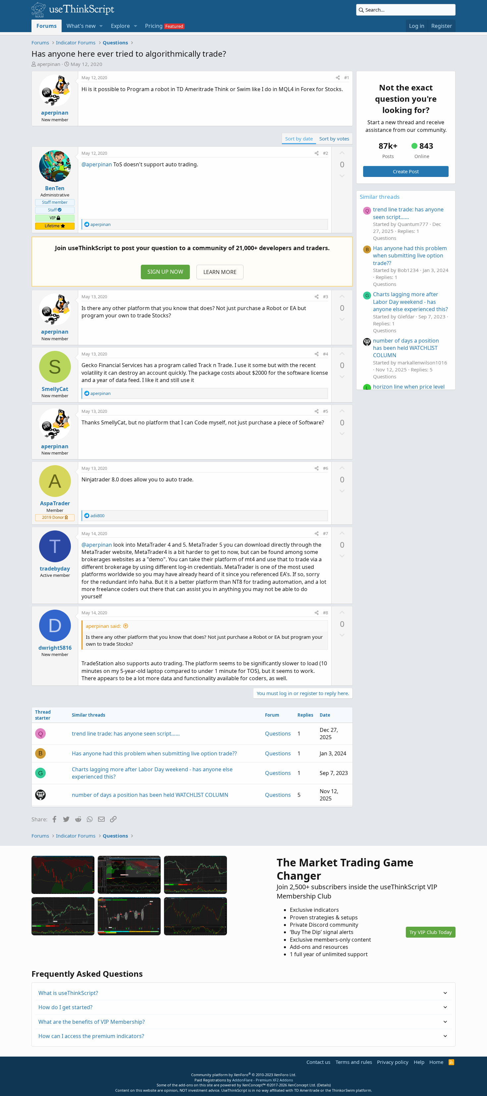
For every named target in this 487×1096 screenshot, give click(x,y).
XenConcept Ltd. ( (303, 1084)
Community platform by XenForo (243, 1074)
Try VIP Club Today (430, 932)
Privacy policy (392, 1062)
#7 (325, 533)
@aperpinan (96, 164)
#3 (325, 297)
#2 (325, 153)
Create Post (406, 171)
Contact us (318, 1062)
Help (419, 1062)
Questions (278, 733)
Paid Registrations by (243, 1079)
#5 (325, 411)
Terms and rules (354, 1062)
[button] (101, 26)
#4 (325, 354)
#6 (325, 468)
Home (436, 1062)
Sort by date (299, 138)
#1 (346, 78)
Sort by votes (334, 138)
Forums (46, 25)
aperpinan (48, 64)
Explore (120, 25)
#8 (325, 613)
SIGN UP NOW (165, 271)
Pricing (154, 25)
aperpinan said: (103, 626)
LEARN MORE (220, 272)
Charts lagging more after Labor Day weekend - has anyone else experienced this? (410, 302)
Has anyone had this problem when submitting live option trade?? (154, 753)
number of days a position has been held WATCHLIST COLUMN (150, 794)
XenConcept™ (254, 1084)
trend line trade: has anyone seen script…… (126, 733)
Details (324, 1084)
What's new (81, 25)
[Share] (338, 78)
